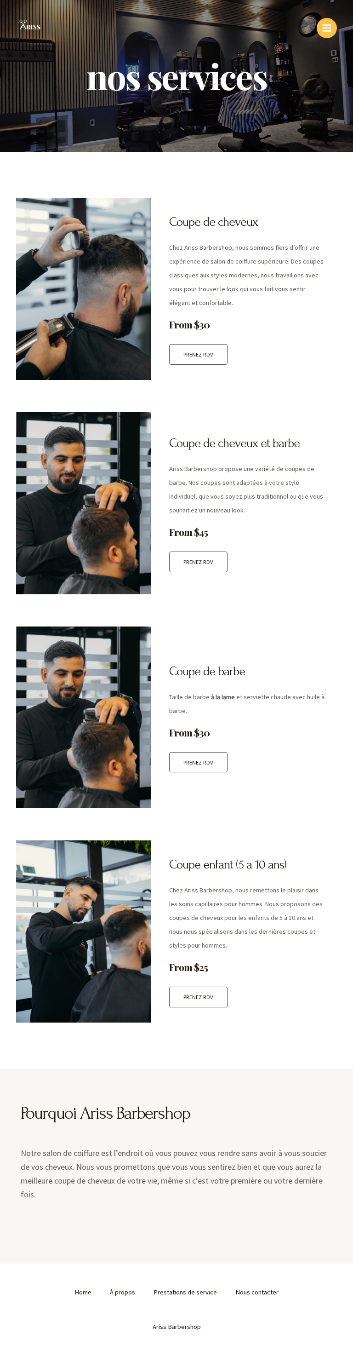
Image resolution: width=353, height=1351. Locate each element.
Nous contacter (257, 1292)
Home (82, 1292)
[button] (198, 354)
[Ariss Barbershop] (30, 27)
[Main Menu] (327, 28)
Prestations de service (185, 1292)
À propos (122, 1292)
